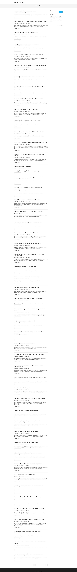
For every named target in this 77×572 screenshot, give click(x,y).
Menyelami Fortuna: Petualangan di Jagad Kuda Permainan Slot (29, 398)
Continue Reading (18, 17)
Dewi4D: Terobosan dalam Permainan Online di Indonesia (28, 232)
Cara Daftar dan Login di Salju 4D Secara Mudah (26, 442)
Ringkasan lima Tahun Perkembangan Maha (25, 321)
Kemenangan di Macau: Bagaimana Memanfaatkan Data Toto (29, 76)
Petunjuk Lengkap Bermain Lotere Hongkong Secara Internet (29, 485)
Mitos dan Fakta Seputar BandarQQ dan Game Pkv (26, 431)
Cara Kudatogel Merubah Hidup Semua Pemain (25, 266)
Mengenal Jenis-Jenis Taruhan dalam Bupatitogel (26, 32)
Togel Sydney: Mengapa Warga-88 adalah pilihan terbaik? (28, 421)
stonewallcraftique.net (19, 2)
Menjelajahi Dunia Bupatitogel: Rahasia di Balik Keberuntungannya (30, 21)
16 (44, 565)
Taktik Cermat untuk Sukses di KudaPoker (24, 474)
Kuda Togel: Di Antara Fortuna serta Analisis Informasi (27, 531)
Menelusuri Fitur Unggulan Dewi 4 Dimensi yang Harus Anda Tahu (30, 65)
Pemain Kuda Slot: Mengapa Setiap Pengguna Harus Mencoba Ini (30, 177)
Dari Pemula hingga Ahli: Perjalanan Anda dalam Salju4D (28, 222)
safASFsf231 (17, 12)
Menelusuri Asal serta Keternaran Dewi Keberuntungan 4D (28, 211)
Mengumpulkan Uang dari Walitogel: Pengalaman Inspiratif (28, 98)
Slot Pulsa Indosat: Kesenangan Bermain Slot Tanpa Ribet (28, 277)
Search (51, 10)
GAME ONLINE (28, 12)
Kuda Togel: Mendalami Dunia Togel (23, 166)
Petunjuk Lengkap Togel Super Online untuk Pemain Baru (28, 120)
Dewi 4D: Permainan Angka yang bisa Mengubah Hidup (27, 243)
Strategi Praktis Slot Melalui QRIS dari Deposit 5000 (26, 44)
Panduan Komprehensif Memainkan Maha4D (25, 343)
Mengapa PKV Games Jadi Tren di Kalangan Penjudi (26, 287)
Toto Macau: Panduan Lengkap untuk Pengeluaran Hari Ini (28, 554)
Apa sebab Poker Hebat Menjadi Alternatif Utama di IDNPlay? (29, 354)
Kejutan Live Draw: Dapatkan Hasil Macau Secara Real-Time (28, 54)
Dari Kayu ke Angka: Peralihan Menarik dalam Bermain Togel (29, 519)
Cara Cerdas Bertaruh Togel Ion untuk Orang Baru (26, 410)
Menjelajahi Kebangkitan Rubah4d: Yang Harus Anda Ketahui (29, 298)
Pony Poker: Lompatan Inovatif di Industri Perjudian (27, 199)
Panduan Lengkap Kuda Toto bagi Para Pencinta (26, 109)
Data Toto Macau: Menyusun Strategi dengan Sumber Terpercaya (30, 377)
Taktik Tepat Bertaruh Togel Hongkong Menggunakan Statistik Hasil (30, 142)
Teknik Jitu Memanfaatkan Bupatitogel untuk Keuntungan (28, 453)
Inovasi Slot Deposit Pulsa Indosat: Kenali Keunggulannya (28, 463)
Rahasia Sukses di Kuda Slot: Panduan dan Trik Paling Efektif (29, 508)
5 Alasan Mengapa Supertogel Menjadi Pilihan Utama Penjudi (29, 131)
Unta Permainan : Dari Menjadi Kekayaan (24, 387)
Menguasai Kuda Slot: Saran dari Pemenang (24, 11)
